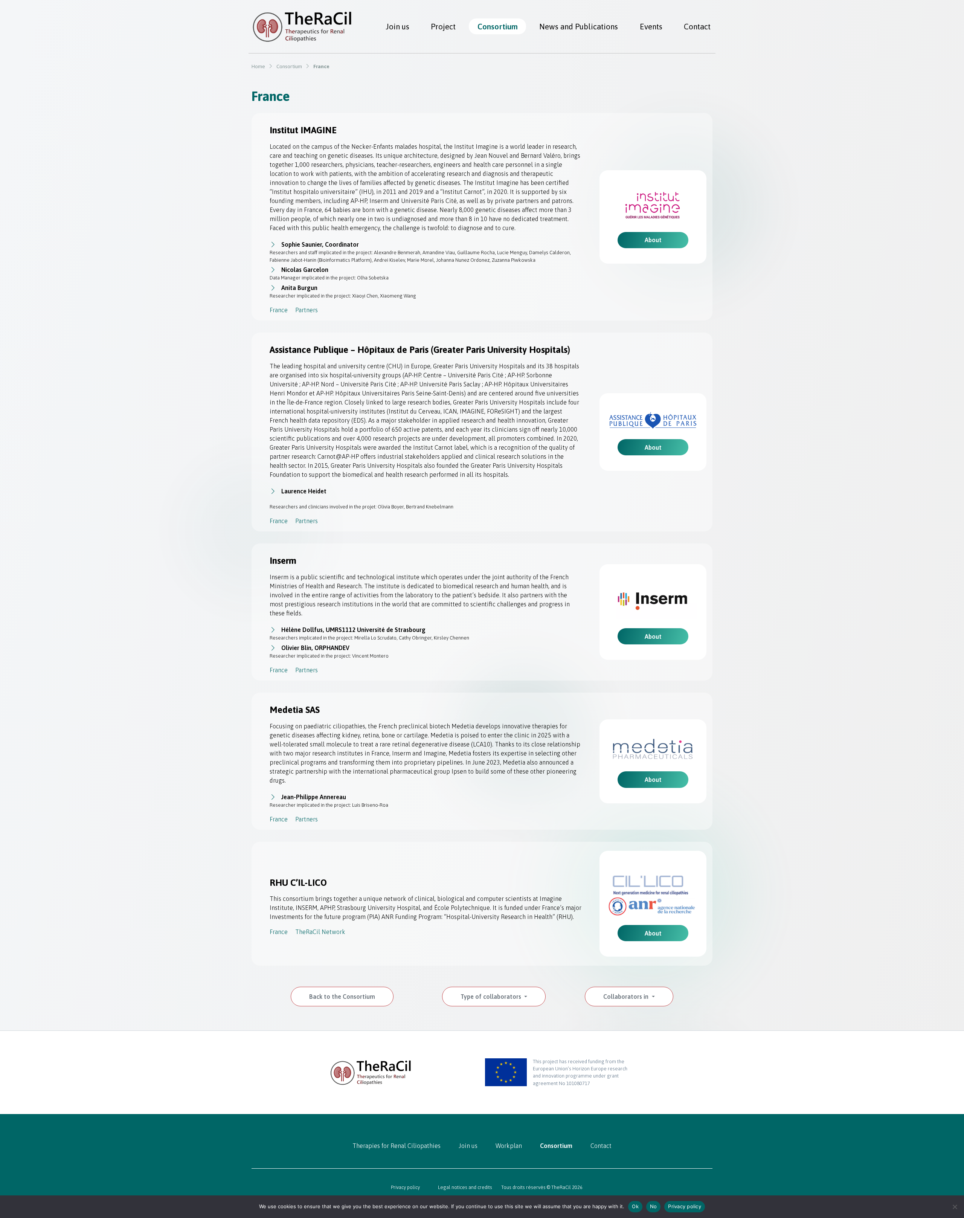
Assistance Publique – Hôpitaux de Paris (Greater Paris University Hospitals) (420, 350)
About (653, 240)
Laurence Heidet (303, 491)
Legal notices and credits (465, 1187)
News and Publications (578, 26)
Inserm (283, 561)
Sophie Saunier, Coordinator (320, 244)
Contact (697, 26)
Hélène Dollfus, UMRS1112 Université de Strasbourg (353, 629)
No (653, 1206)
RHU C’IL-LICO (298, 883)
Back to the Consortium (342, 996)
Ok (635, 1206)
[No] (954, 1206)
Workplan (509, 1145)
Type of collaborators (492, 996)
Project (443, 26)
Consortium (497, 26)
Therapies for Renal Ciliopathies (396, 1145)
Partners (306, 310)
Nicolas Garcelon (304, 269)
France (279, 310)
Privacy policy (405, 1187)
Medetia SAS (295, 710)
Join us (397, 26)
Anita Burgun (299, 287)
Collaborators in (626, 996)
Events (651, 26)
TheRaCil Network (320, 931)
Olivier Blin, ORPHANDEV (315, 647)
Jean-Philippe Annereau (313, 797)
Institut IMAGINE (304, 130)
